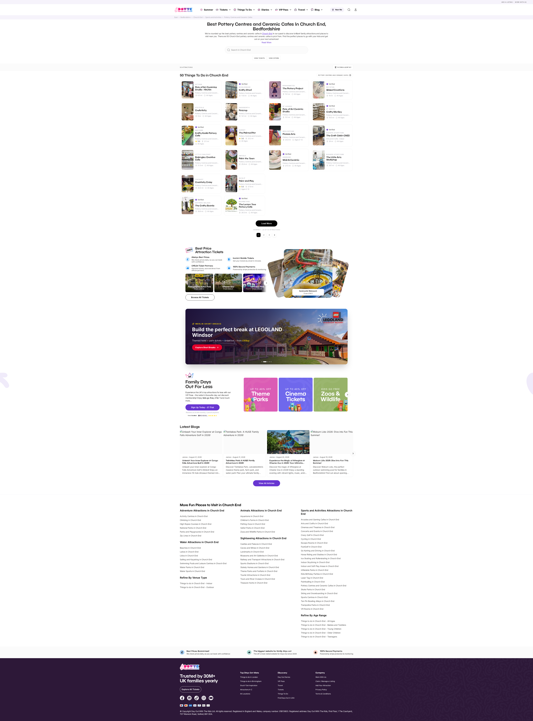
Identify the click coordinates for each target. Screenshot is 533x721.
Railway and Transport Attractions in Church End (262, 559)
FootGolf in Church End (311, 547)
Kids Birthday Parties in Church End (317, 574)
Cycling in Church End (311, 539)
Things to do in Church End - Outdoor (197, 587)
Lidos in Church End (189, 555)
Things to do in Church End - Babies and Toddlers (323, 625)
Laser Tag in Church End (312, 578)
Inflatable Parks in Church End (314, 570)
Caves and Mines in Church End (254, 548)
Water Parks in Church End (192, 567)
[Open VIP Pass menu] (291, 9)
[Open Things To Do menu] (254, 9)
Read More (266, 42)
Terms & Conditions (323, 694)
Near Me (338, 10)
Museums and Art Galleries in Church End (259, 555)
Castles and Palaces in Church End (256, 544)
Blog (317, 9)
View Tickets (259, 58)
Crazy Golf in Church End (312, 535)
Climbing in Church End (190, 520)
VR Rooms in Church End (312, 609)
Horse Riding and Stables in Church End (319, 554)
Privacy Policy (321, 690)
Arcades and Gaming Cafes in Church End (320, 519)
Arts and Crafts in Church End (314, 523)
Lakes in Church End (189, 552)
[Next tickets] (266, 283)
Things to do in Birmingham (251, 681)
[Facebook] (182, 698)
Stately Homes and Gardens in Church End (259, 567)
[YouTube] (211, 698)
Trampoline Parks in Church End (315, 605)
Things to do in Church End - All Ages (318, 621)
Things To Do (244, 9)
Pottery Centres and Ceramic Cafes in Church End (323, 585)
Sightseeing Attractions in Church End (263, 538)
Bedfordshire (185, 17)
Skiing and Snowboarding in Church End (319, 593)
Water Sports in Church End (192, 571)
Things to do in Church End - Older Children (320, 633)
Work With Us (520, 2)
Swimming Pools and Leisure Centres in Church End (203, 563)
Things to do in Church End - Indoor (196, 583)
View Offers (274, 58)
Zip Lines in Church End (190, 535)
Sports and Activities (213, 17)
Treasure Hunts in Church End (253, 583)
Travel (301, 9)
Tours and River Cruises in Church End (257, 579)
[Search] (349, 10)
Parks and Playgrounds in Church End (197, 532)
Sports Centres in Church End (314, 597)
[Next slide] (347, 394)
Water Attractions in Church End (199, 542)
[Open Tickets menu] (230, 9)
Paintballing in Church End (313, 581)
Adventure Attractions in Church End (202, 510)
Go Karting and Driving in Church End (318, 550)
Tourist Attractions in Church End (255, 575)
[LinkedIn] (189, 698)
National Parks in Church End (193, 528)
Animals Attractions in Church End (261, 510)
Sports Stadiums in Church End (254, 563)
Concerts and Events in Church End (317, 531)
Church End (198, 17)
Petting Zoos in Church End (252, 524)
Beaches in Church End (190, 548)
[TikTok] (196, 698)
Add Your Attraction (323, 685)
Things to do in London (249, 677)
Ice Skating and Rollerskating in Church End (321, 558)
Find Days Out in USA (286, 698)
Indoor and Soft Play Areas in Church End (320, 566)
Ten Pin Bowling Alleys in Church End (317, 601)
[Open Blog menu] (322, 9)
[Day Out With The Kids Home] (183, 10)
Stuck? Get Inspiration (248, 685)
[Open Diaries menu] (272, 9)
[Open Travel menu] (307, 9)
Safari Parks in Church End (252, 528)
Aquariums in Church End (251, 516)
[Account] (356, 10)
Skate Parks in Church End (313, 589)
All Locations (245, 694)
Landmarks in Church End (252, 552)
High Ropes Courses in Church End (195, 524)
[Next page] (274, 235)
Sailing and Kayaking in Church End (196, 559)
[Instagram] (204, 698)
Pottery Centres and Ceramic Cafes (238, 17)
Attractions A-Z (246, 690)
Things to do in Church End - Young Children (321, 629)
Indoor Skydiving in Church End (315, 562)
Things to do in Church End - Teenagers (319, 636)
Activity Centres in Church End (194, 516)
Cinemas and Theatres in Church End (318, 527)
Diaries (265, 9)
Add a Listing (507, 2)
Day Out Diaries (284, 677)
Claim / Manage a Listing (325, 681)
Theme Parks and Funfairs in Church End (258, 571)
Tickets (224, 9)
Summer (208, 9)
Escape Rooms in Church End (314, 543)
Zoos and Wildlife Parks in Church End (257, 532)
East (176, 17)
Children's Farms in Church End (254, 520)
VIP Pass (283, 9)
